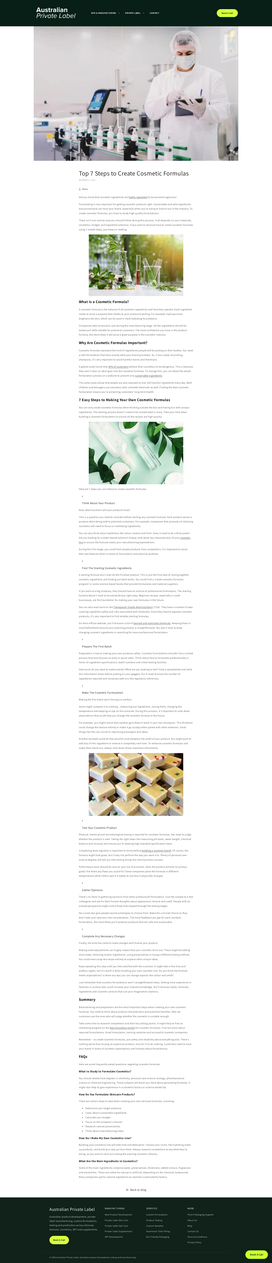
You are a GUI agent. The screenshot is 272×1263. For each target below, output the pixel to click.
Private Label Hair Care (116, 1225)
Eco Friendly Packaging (157, 1236)
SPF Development (114, 1236)
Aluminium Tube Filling (158, 1231)
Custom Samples (154, 1225)
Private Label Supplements (118, 1231)
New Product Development (118, 1214)
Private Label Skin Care (116, 1220)
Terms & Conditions (197, 1236)
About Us (192, 1220)
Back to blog (138, 1190)
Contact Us (193, 1231)
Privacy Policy (194, 1242)
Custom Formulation (157, 1214)
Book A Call (227, 13)
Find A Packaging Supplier (200, 1214)
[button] (105, 13)
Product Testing (154, 1220)
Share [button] (85, 189)
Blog (189, 1225)
